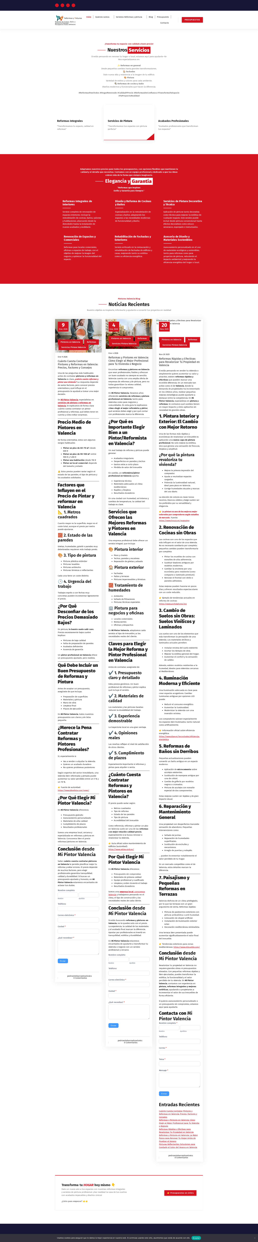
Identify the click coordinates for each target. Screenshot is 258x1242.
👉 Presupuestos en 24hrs (180, 1193)
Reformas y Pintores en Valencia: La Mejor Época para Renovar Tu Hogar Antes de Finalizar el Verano (178, 1138)
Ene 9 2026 (62, 357)
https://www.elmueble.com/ (186, 947)
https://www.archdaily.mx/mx (173, 604)
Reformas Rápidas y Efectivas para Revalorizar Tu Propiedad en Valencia (179, 362)
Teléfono (62, 904)
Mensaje (163, 1070)
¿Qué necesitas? (66, 938)
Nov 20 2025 (164, 354)
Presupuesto (163, 17)
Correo (163, 1048)
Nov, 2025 (164, 326)
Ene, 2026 (63, 326)
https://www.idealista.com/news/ (73, 790)
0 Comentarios (80, 978)
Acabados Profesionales (173, 121)
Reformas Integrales (70, 121)
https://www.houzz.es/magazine (174, 520)
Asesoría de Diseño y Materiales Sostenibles (178, 238)
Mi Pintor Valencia (69, 399)
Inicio (88, 17)
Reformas (91, 342)
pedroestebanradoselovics (79, 976)
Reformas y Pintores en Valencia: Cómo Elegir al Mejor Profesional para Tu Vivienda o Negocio (128, 361)
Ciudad (62, 926)
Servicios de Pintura (120, 121)
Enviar (63, 961)
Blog (151, 17)
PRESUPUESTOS (192, 20)
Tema (162, 1059)
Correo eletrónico (67, 915)
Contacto (164, 23)
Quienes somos (102, 17)
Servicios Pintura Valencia (73, 347)
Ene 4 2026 (113, 353)
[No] (254, 1238)
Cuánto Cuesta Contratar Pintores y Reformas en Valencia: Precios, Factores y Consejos (78, 364)
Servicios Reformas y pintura (129, 17)
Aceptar (196, 1238)
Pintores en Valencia (70, 342)
